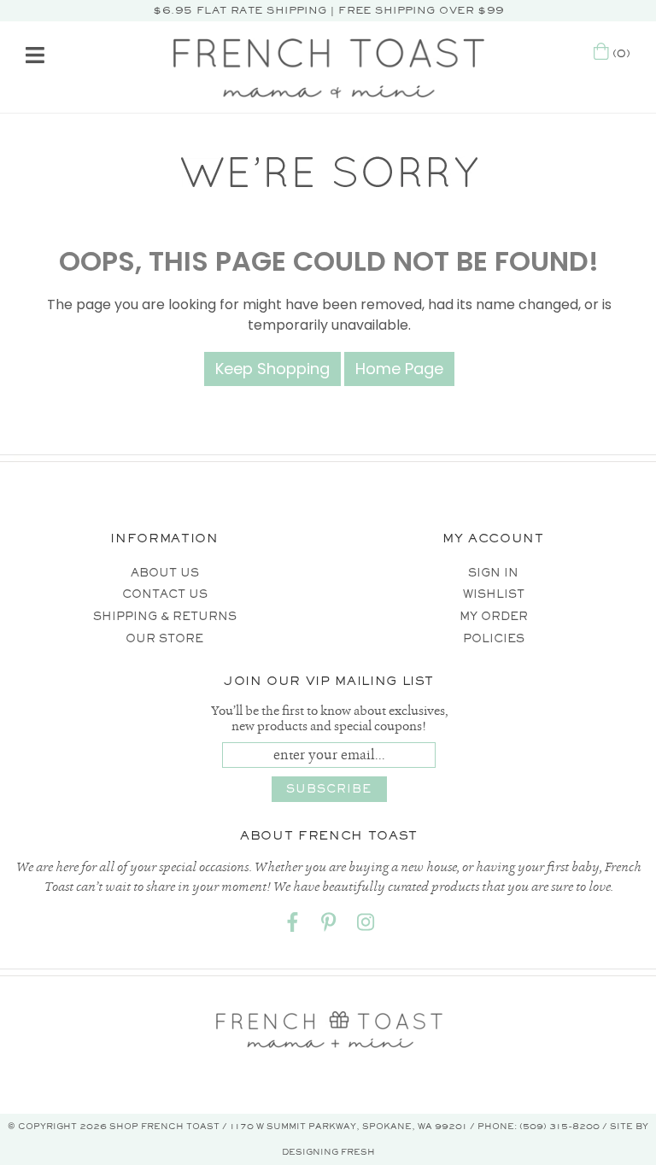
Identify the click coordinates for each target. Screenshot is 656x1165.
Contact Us (165, 594)
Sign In (493, 572)
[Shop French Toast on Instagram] (365, 925)
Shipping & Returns (165, 616)
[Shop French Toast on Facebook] (292, 925)
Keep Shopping (272, 368)
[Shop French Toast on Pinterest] (329, 925)
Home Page (399, 368)
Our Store (164, 638)
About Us (165, 572)
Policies (493, 638)
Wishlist (493, 594)
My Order (494, 616)
